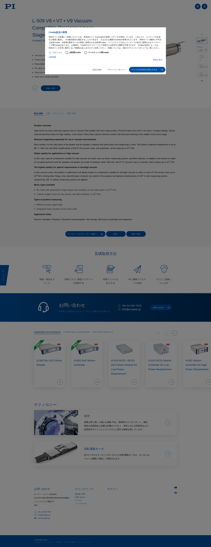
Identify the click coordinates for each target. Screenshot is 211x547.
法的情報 (52, 57)
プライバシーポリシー (116, 70)
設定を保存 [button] (97, 70)
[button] (147, 69)
